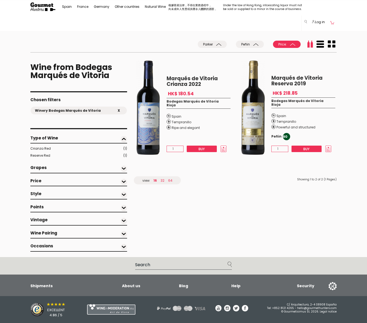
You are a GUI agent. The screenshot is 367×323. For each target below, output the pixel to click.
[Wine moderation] (110, 309)
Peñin (246, 44)
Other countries (127, 6)
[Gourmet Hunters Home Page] (42, 6)
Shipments (41, 286)
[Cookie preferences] (326, 286)
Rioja (171, 105)
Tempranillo (181, 122)
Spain (67, 6)
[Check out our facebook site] (245, 310)
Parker (208, 44)
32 (162, 180)
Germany (101, 6)
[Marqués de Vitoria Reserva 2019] (256, 108)
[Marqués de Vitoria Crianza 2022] (151, 108)
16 (155, 180)
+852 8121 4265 (283, 308)
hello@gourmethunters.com (317, 308)
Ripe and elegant (186, 127)
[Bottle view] (310, 44)
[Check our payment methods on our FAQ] (179, 308)
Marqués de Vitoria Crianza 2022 (192, 81)
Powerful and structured (295, 127)
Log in (319, 22)
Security (305, 286)
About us (131, 286)
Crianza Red (78, 148)
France (82, 6)
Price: (282, 44)
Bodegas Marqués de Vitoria (193, 101)
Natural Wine (155, 6)
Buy (202, 149)
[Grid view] (331, 44)
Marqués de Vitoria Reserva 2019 (297, 80)
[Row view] (320, 44)
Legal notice (328, 312)
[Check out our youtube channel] (218, 310)
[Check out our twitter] (236, 310)
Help (235, 286)
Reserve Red (78, 155)
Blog (183, 286)
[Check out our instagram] (227, 310)
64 (170, 180)
